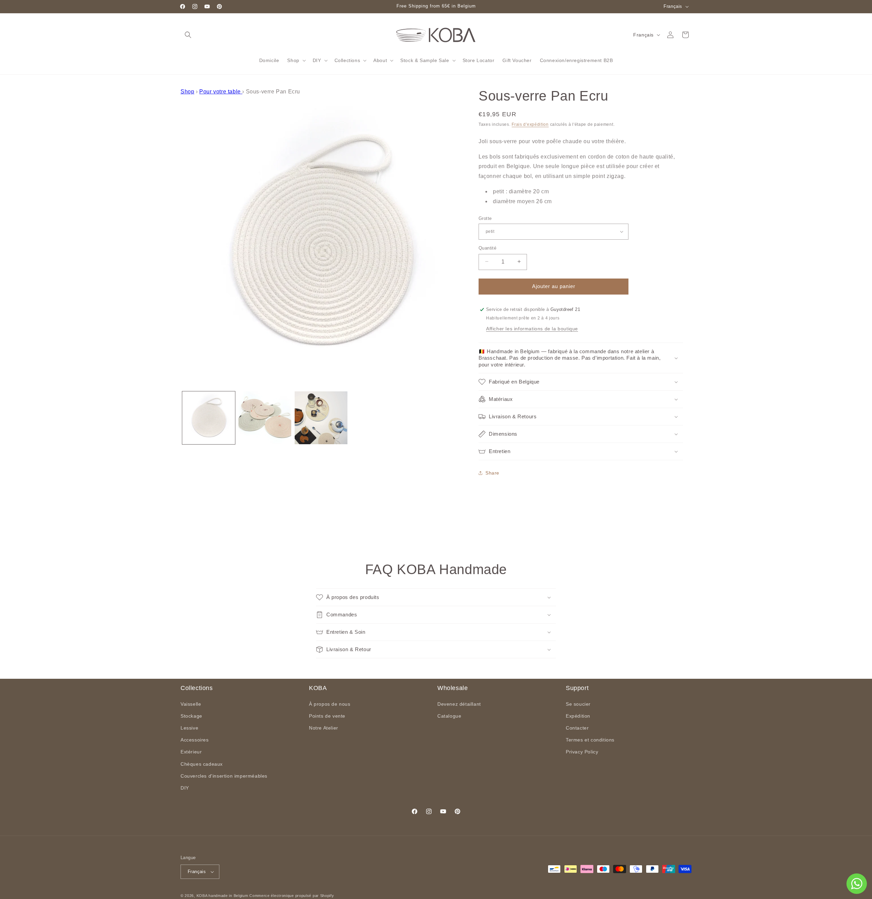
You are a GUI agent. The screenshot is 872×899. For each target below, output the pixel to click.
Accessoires (195, 740)
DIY (185, 788)
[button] (188, 34)
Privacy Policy (582, 751)
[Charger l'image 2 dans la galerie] (264, 417)
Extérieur (191, 751)
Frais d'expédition (530, 124)
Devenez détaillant (459, 704)
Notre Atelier (323, 728)
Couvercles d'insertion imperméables (224, 776)
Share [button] (492, 473)
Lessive (189, 728)
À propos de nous (330, 704)
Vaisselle (191, 704)
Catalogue (449, 716)
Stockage (191, 716)
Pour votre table (220, 91)
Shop (187, 91)
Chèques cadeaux (202, 764)
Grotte (485, 218)
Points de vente (327, 716)
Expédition (578, 716)
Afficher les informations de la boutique (532, 328)
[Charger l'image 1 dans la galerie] (208, 417)
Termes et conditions (590, 740)
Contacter (577, 728)
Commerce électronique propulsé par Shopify (291, 896)
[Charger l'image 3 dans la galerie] (321, 417)
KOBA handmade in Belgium (222, 896)
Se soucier (578, 704)
